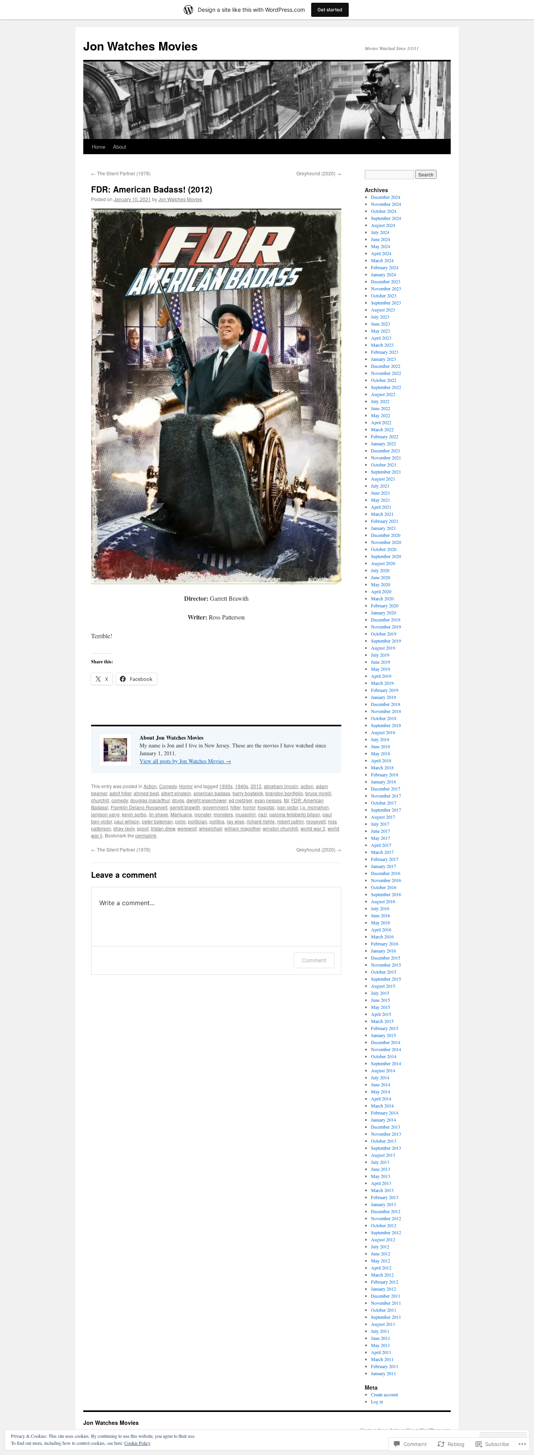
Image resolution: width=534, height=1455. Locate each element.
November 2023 (386, 288)
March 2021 (382, 514)
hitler (235, 807)
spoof (143, 828)
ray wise (235, 821)
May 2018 (380, 753)
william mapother (242, 828)
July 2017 (380, 824)
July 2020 (380, 570)
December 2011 (385, 1296)
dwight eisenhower (206, 800)
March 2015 (382, 1021)
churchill (100, 800)
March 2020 (382, 598)
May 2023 (380, 331)
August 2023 (383, 309)
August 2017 (383, 817)
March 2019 (382, 683)
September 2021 (386, 471)
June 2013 (380, 1169)
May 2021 (380, 500)
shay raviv (123, 828)
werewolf (187, 828)
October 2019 (383, 633)
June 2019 (380, 662)
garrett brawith (185, 807)
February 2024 (384, 267)
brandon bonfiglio (284, 793)
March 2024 (382, 260)
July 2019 (380, 655)
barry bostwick (248, 793)
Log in (377, 1401)
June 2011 (380, 1338)
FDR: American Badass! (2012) (151, 189)
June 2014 (380, 1084)
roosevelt (316, 821)
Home (98, 146)
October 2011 (383, 1310)
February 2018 (384, 774)
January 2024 (383, 274)
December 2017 (385, 788)
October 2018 (383, 718)
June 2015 (380, 1000)
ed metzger (240, 800)
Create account (384, 1394)
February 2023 (384, 352)
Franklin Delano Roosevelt (139, 807)
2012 (256, 786)
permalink (145, 835)
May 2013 (380, 1176)
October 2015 (383, 972)
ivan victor (287, 807)
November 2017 (386, 795)
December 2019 (385, 619)
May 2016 (380, 922)
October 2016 (383, 887)
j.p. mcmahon (314, 807)
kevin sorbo (134, 814)
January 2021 (383, 528)
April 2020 (381, 591)
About (119, 146)
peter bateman (157, 821)
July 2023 (380, 316)
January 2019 (383, 697)
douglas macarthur (150, 800)
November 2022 (386, 373)
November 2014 (386, 1049)
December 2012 (385, 1211)
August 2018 (383, 732)
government (215, 807)
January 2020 (383, 612)
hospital (266, 807)
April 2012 (381, 1267)
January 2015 (383, 1035)
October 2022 (383, 380)
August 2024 (383, 225)
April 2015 (381, 1014)
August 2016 (383, 901)
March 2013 (382, 1190)
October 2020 (383, 549)
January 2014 (383, 1119)
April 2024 (381, 253)
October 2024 (383, 211)
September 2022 (386, 387)
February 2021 (384, 521)
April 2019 (381, 676)
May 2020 (380, 584)
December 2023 (385, 281)
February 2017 (384, 859)
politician (197, 821)
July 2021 (380, 486)
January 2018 (383, 781)
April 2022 (381, 422)
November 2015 (386, 965)
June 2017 (380, 831)
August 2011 (383, 1324)
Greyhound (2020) (318, 173)
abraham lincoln (281, 786)
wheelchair (210, 828)
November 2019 (386, 626)
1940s (241, 786)
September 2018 (386, 725)
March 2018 (382, 767)
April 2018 (381, 760)
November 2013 (386, 1134)
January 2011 (383, 1373)
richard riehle (261, 821)
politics (217, 821)
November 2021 (386, 457)
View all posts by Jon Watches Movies (185, 761)
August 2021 (383, 478)
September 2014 (386, 1063)
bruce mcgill (318, 793)
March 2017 (382, 852)
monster (202, 814)
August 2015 (383, 986)
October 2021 (383, 464)
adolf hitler (120, 793)
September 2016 (386, 894)
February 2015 (384, 1028)
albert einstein (176, 793)
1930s (226, 786)
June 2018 (380, 746)
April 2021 (381, 507)
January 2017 (383, 866)
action (307, 786)
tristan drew (163, 828)
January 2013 (383, 1204)
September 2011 (386, 1317)
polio (180, 821)
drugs (178, 800)
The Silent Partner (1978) (121, 173)
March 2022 (382, 429)
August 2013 (383, 1155)
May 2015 (380, 1007)
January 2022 (383, 443)
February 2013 (384, 1197)
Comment (314, 960)
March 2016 (382, 936)
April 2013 (381, 1183)
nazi (262, 814)
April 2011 (381, 1352)
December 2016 (385, 873)
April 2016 (381, 929)
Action (150, 786)
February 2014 (384, 1112)
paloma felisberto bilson (294, 814)
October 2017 (383, 803)
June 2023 (380, 324)
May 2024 (380, 246)
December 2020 (385, 535)
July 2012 (380, 1246)
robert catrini (290, 821)
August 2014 (383, 1070)
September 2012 (386, 1232)
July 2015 (380, 993)
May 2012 (380, 1260)
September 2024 (386, 218)
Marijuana (181, 814)
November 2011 (386, 1303)
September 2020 (386, 556)
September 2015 (386, 979)
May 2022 (380, 415)
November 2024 (386, 204)
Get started (329, 10)
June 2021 (380, 493)
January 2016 (383, 950)
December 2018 (385, 704)
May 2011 (380, 1345)
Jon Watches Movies (140, 45)
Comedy (168, 786)
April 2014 (381, 1098)
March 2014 (382, 1105)
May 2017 (380, 838)
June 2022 (380, 408)
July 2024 (380, 232)
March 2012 (382, 1274)
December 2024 (385, 197)
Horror (186, 786)
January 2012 (383, 1289)
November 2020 (386, 542)
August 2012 (383, 1239)
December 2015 (385, 957)
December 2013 (385, 1127)
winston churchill (280, 828)
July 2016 (380, 908)
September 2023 (386, 302)
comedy (119, 800)
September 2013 (386, 1148)
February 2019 (384, 690)
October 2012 (383, 1225)
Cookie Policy (137, 1443)
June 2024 (380, 239)
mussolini (245, 814)
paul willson (127, 821)
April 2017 (381, 845)
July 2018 (380, 739)
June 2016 (380, 915)
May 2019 (380, 669)
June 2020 (380, 577)
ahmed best (146, 793)
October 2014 (383, 1056)
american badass (212, 793)
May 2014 (380, 1091)
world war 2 (313, 828)
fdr (286, 800)
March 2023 (382, 345)
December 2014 (385, 1042)
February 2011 (384, 1366)
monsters (223, 814)
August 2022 (383, 394)
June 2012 (380, 1253)
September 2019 (386, 640)
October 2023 (383, 295)
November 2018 (386, 711)
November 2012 (386, 1218)
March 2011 (382, 1359)
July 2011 (380, 1331)
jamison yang (105, 814)
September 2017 (386, 810)
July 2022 (380, 401)
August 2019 (383, 648)
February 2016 (384, 943)
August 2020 (383, 563)
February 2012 (384, 1282)
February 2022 (384, 436)
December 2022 (385, 366)
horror (249, 807)
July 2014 (380, 1077)
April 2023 (381, 338)
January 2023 (383, 359)
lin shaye (158, 814)
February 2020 (384, 605)
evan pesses (267, 800)
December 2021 (385, 450)
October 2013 (383, 1141)
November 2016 (386, 880)
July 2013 (380, 1162)
